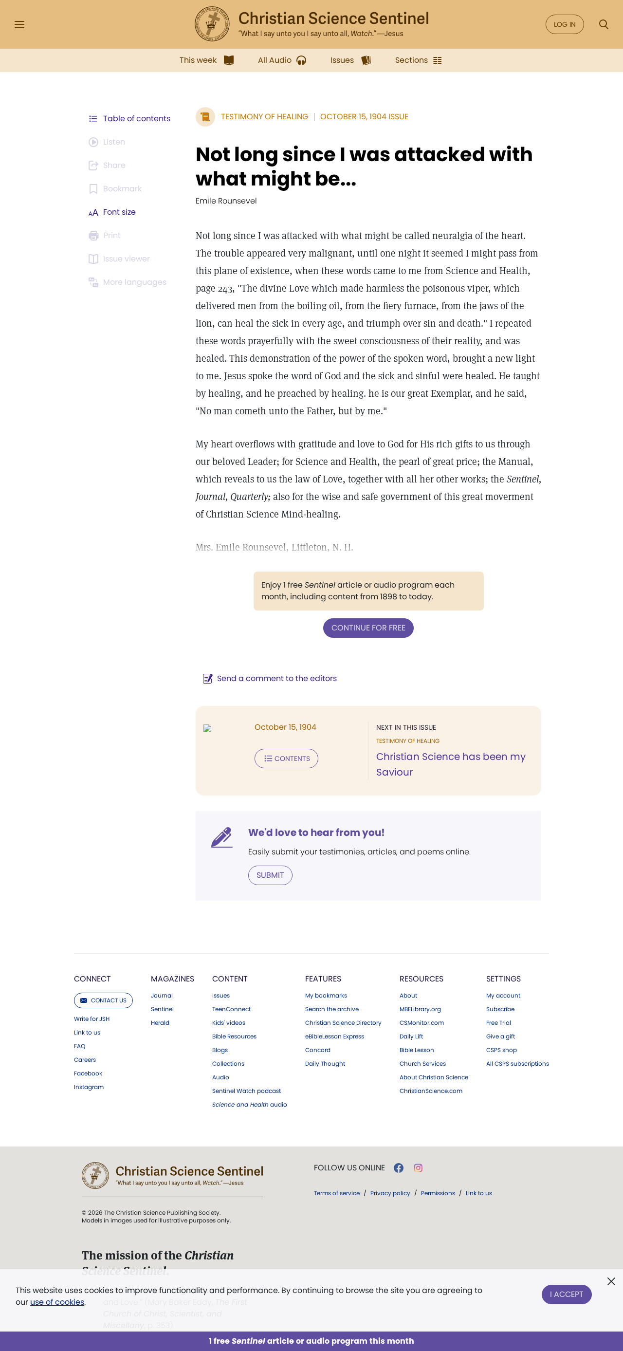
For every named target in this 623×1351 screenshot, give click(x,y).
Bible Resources (234, 1036)
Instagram (89, 1087)
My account (503, 996)
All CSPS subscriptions (517, 1064)
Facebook (88, 1073)
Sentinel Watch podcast (246, 1091)
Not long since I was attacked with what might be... (364, 166)
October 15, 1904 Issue (364, 116)
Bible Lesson (417, 1050)
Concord (317, 1050)
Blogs (220, 1050)
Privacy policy (390, 1193)
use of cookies (57, 1302)
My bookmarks (326, 996)
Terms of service (337, 1193)
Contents (292, 758)
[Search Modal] (603, 25)
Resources (421, 978)
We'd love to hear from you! (316, 832)
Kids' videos (228, 1023)
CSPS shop (501, 1050)
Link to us (87, 1033)
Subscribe (500, 1009)
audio (249, 1105)
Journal (162, 996)
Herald (160, 1023)
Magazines (172, 978)
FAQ (79, 1046)
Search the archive (332, 1009)
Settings (503, 978)
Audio (220, 1077)
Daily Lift (411, 1036)
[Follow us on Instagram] (418, 1168)
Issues (221, 996)
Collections (228, 1064)
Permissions (438, 1193)
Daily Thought (325, 1064)
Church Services (423, 1064)
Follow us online (349, 1168)
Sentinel (162, 1009)
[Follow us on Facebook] (398, 1168)
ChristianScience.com (431, 1091)
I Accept (567, 1294)
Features (323, 978)
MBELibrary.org (420, 1009)
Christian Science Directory (343, 1023)
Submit (270, 875)
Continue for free (368, 627)
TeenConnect (231, 1009)
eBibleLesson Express (334, 1036)
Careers (85, 1060)
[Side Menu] (19, 25)
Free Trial (498, 1023)
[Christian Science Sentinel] (311, 24)
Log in (565, 24)
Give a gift (500, 1036)
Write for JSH (92, 1019)
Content (230, 978)
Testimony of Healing (264, 116)
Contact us (109, 1000)
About (408, 996)
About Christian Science (434, 1077)
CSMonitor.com (422, 1023)
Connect (92, 978)
